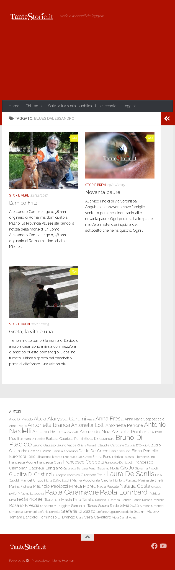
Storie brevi (95, 185)
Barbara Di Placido (32, 438)
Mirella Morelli (82, 486)
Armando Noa (95, 431)
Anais (91, 419)
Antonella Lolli (88, 425)
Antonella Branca (49, 425)
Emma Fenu (102, 457)
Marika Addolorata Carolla (92, 480)
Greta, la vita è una (31, 331)
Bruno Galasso (44, 445)
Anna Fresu (109, 418)
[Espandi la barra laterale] (167, 118)
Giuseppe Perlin (93, 475)
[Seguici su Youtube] (163, 546)
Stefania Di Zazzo (78, 511)
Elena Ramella (144, 450)
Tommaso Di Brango (57, 517)
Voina (132, 517)
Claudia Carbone (111, 445)
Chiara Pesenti (87, 445)
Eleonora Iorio (22, 456)
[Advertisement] (87, 66)
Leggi (127, 106)
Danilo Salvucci (120, 451)
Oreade (156, 486)
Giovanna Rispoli (146, 468)
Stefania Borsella (49, 511)
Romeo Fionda (131, 500)
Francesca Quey (49, 462)
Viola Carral (120, 517)
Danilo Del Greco (93, 450)
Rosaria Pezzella (153, 500)
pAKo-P (14, 493)
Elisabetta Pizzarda (49, 457)
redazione (29, 498)
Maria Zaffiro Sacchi (57, 480)
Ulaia (79, 517)
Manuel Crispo (32, 480)
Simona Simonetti (152, 506)
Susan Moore (146, 511)
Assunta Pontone (131, 431)
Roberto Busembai (108, 500)
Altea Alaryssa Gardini (60, 418)
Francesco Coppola (83, 462)
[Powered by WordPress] (27, 560)
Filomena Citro (145, 457)
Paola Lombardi (124, 492)
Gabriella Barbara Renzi (80, 468)
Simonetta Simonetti (23, 511)
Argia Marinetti (69, 432)
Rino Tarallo (83, 499)
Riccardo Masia (57, 499)
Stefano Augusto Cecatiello (114, 511)
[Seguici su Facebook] (154, 546)
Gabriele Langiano (45, 468)
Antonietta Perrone (124, 425)
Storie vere (19, 195)
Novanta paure (102, 192)
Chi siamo (34, 106)
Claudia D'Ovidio (136, 445)
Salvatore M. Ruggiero (55, 506)
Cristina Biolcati (39, 451)
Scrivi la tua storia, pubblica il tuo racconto (82, 106)
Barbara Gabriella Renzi (64, 438)
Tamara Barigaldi (23, 517)
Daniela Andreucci (65, 451)
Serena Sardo (108, 506)
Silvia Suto (129, 505)
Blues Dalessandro (99, 438)
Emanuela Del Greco (77, 457)
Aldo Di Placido (21, 419)
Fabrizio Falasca (123, 457)
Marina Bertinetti (150, 480)
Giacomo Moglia (108, 468)
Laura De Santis (130, 474)
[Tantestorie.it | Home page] (32, 16)
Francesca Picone (22, 462)
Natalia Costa (135, 486)
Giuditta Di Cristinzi (30, 474)
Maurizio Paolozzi (50, 486)
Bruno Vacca (66, 445)
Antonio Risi (45, 431)
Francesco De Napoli (119, 462)
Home (14, 106)
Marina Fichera (20, 486)
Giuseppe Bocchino (66, 475)
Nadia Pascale (108, 486)
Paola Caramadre (72, 492)
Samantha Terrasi (84, 506)
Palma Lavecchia (32, 493)
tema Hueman (64, 560)
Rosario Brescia (24, 505)
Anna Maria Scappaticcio (145, 419)
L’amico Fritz (23, 203)
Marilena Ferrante (125, 480)
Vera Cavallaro (97, 517)
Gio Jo (127, 468)
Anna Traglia (18, 426)
